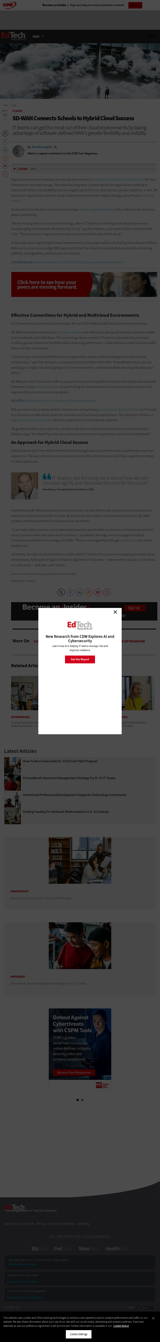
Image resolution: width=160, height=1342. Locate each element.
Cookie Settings (78, 1334)
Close (115, 612)
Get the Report (80, 659)
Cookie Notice (121, 1326)
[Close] (153, 1318)
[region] (80, 1327)
